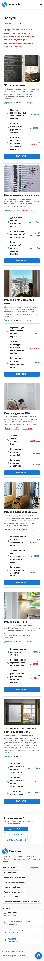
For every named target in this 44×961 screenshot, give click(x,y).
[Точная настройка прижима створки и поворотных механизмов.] (8, 363)
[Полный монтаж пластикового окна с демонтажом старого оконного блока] (8, 782)
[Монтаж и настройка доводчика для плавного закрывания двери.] (8, 463)
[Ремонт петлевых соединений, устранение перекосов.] (8, 541)
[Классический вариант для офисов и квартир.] (8, 114)
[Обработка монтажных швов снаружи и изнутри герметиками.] (8, 663)
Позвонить (17, 829)
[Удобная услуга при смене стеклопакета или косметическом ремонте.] (8, 143)
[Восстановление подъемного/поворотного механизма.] (8, 128)
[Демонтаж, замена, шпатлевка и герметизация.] (8, 556)
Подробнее (22, 156)
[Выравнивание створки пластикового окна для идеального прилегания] (8, 652)
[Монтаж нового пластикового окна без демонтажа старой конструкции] (8, 768)
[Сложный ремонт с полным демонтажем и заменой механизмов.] (8, 347)
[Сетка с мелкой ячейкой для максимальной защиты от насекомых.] (8, 234)
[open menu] (41, 4)
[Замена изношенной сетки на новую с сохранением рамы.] (8, 248)
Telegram (17, 834)
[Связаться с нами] (38, 955)
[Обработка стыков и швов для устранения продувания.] (8, 332)
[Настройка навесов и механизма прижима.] (8, 452)
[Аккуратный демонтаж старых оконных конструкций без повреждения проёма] (8, 793)
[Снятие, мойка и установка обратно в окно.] (8, 222)
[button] (10, 872)
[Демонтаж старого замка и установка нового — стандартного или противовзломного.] (8, 440)
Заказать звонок (17, 840)
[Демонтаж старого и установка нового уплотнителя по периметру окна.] (8, 676)
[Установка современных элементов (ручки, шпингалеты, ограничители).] (8, 571)
